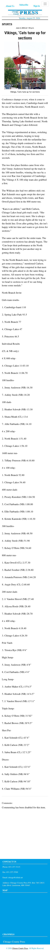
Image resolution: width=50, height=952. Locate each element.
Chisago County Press (14, 941)
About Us (10, 6)
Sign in (36, 5)
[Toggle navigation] (45, 3)
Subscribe (23, 4)
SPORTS (7, 24)
